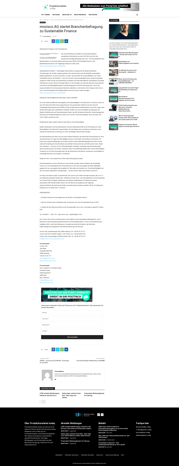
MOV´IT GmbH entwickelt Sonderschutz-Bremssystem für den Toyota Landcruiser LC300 (129, 117)
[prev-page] (41, 402)
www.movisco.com (58, 239)
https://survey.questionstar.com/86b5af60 (52, 66)
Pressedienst (47, 36)
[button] (137, 14)
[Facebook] (53, 41)
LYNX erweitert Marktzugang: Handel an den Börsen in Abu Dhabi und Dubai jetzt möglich (76, 427)
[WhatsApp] (62, 41)
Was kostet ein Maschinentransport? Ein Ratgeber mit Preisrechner (127, 98)
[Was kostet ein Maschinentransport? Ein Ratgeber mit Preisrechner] (113, 99)
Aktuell (111, 38)
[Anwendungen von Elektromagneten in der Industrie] (113, 64)
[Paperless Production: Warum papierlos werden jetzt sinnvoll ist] (113, 127)
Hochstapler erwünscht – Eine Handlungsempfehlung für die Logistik (111, 443)
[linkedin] (55, 379)
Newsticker (46, 20)
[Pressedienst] (41, 36)
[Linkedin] (66, 41)
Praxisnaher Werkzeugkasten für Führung (75, 441)
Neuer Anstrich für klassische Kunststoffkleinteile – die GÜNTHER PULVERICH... (128, 81)
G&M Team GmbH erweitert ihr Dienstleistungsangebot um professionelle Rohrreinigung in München (113, 428)
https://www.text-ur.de (46, 282)
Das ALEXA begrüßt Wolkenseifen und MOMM (91, 360)
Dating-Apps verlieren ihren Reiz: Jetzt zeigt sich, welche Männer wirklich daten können (76, 435)
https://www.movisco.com (48, 261)
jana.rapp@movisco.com (47, 258)
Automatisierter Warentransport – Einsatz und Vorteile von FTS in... (128, 54)
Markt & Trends (113, 101)
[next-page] (44, 402)
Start (41, 20)
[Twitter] (58, 41)
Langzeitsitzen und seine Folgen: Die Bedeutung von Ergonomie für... (129, 89)
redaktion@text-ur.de (46, 280)
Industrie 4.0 (102, 447)
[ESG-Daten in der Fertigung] (124, 31)
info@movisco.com (46, 239)
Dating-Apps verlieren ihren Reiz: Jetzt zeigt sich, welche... (71, 395)
